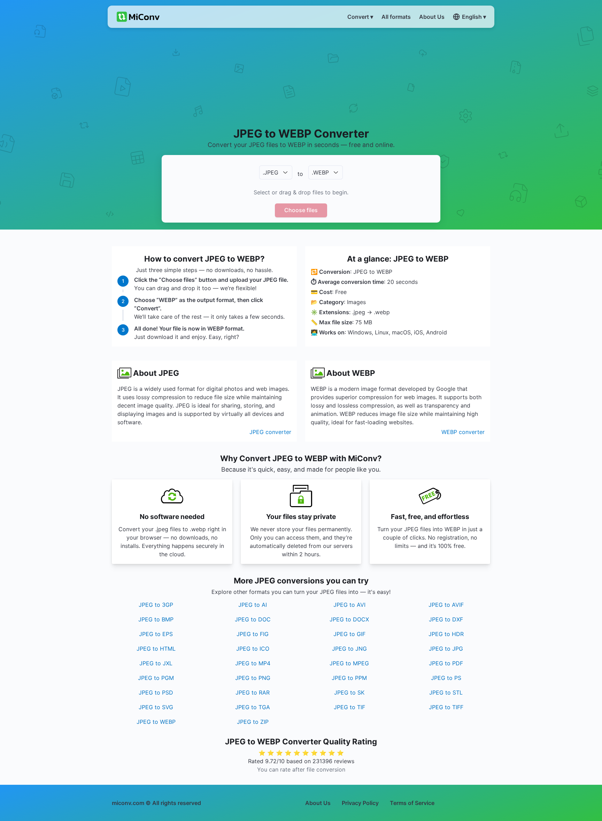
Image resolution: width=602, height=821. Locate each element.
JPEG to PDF (446, 663)
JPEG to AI (252, 604)
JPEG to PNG (252, 677)
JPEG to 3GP (156, 604)
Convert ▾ (360, 17)
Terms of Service (412, 803)
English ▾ (474, 16)
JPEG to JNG (349, 648)
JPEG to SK (349, 692)
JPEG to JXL (155, 663)
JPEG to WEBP (156, 721)
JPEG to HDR (446, 633)
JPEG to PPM (349, 677)
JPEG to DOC (253, 619)
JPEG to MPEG (349, 663)
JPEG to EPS (156, 633)
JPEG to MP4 (252, 663)
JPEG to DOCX (349, 619)
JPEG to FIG (253, 633)
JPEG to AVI (349, 604)
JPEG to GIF (349, 633)
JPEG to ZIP (253, 721)
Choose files (301, 210)
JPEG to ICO (252, 648)
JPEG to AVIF (446, 604)
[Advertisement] (301, 77)
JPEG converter (270, 431)
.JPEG (270, 172)
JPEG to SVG (156, 707)
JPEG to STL (446, 692)
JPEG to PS (446, 677)
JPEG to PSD (156, 692)
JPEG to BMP (155, 619)
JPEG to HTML (156, 648)
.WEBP (320, 172)
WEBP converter (463, 431)
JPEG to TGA (252, 707)
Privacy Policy (360, 803)
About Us (318, 803)
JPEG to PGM (156, 677)
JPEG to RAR (253, 692)
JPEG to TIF (349, 707)
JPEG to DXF (446, 619)
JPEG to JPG (446, 648)
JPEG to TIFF (446, 707)
